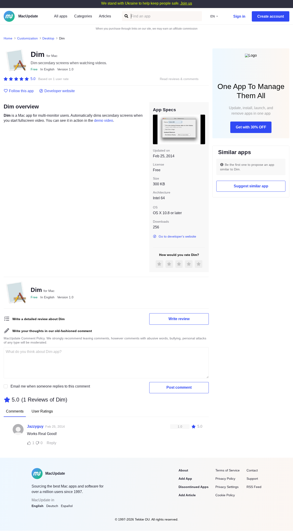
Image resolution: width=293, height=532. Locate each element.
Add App (185, 479)
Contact (252, 470)
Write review (179, 318)
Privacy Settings (227, 487)
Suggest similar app (251, 186)
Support (252, 479)
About (183, 470)
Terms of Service (227, 470)
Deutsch (52, 505)
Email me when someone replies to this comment (50, 386)
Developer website (59, 91)
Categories (83, 16)
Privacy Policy (225, 479)
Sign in (239, 16)
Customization (27, 38)
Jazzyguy (35, 426)
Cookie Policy (225, 495)
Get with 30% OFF (251, 127)
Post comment (179, 387)
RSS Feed (254, 487)
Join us (186, 3)
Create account (270, 16)
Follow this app (21, 91)
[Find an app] (126, 16)
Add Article (187, 495)
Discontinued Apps (194, 487)
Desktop (48, 38)
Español (67, 505)
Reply (51, 443)
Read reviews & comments (179, 79)
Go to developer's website (177, 236)
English (37, 505)
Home (8, 38)
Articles (105, 16)
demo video (103, 120)
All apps (60, 16)
